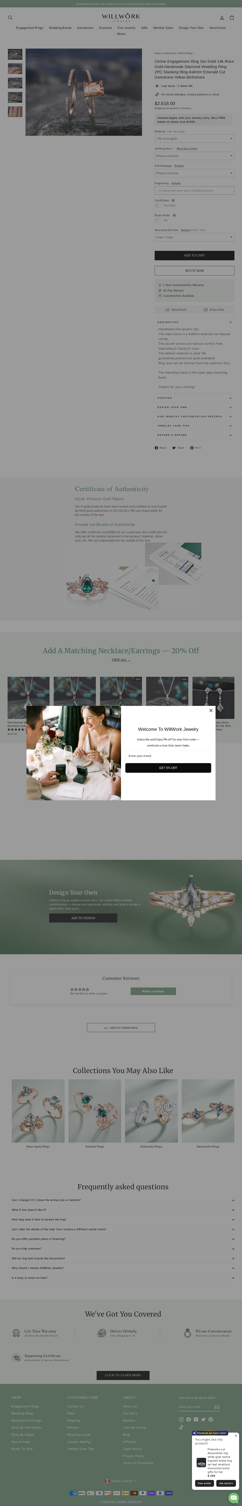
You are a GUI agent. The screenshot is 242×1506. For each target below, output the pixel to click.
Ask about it (226, 1483)
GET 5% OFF (168, 768)
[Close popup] (235, 1436)
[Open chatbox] (233, 1498)
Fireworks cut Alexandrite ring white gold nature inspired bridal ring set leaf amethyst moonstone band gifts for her (220, 1461)
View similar (204, 1483)
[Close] (211, 710)
